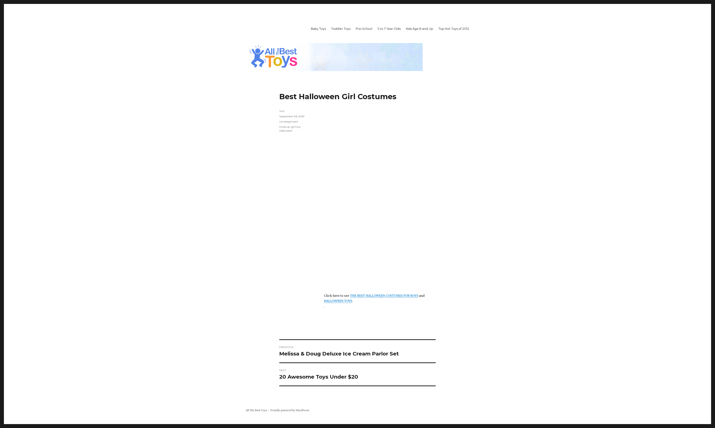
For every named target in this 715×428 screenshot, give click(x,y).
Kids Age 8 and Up (419, 29)
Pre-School (364, 29)
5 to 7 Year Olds (389, 29)
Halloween (285, 130)
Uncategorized (288, 121)
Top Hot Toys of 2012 (453, 29)
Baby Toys (318, 29)
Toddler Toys (340, 29)
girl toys (295, 126)
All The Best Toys (256, 410)
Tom (282, 111)
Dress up (284, 126)
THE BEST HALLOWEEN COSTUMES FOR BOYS (384, 296)
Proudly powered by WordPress (289, 410)
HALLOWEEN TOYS (338, 301)
